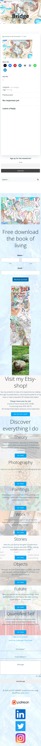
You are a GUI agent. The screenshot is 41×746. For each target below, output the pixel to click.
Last (30, 263)
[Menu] (37, 2)
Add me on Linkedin (20, 637)
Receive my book (20, 279)
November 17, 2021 (20, 36)
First (10, 263)
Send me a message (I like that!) (20, 640)
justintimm (7, 36)
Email (20, 162)
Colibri (26, 693)
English (9, 1)
